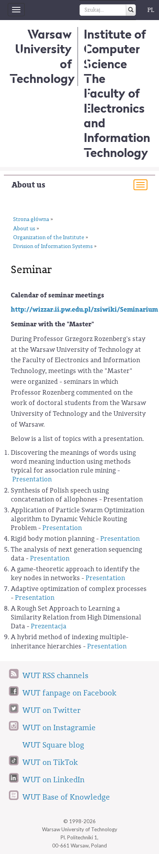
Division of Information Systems (53, 246)
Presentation (32, 479)
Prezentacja (48, 626)
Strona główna (31, 219)
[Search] (131, 10)
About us (28, 185)
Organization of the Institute (48, 237)
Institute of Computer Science (115, 49)
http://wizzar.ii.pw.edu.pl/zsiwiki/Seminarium (84, 309)
